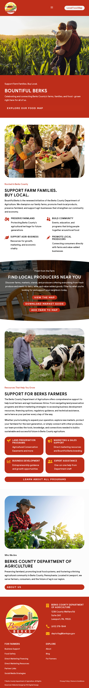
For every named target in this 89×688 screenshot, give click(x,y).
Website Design (17, 685)
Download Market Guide (44, 303)
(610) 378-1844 (58, 626)
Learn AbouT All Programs (44, 479)
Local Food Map (74, 8)
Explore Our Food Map (25, 108)
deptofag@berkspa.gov (63, 633)
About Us (14, 587)
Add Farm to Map (44, 310)
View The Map (44, 297)
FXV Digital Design (32, 685)
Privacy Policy (65, 681)
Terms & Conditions (77, 681)
